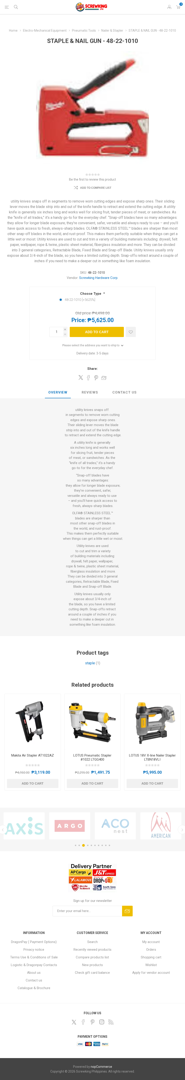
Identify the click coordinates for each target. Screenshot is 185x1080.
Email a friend (104, 377)
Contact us (34, 980)
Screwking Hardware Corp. (98, 278)
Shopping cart (151, 957)
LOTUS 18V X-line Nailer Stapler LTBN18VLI (152, 757)
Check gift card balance (92, 973)
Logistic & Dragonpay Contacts (34, 965)
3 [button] (83, 845)
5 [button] (91, 845)
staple (90, 663)
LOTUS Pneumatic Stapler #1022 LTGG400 (92, 757)
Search (92, 942)
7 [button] (98, 845)
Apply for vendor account (151, 973)
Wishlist (151, 965)
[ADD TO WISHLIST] (131, 332)
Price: (78, 320)
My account (151, 942)
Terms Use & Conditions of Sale (34, 957)
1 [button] (75, 845)
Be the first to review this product (92, 179)
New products (92, 965)
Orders (151, 950)
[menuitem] (34, 942)
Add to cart (97, 332)
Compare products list (92, 957)
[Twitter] (74, 1022)
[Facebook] (83, 1022)
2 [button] (79, 845)
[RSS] (111, 1022)
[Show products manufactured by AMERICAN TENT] (160, 825)
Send (127, 911)
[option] (24, 825)
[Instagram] (101, 1022)
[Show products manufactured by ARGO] (69, 825)
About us (34, 973)
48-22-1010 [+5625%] (80, 300)
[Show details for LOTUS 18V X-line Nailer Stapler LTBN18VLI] (152, 722)
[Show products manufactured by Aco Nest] (115, 825)
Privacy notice (33, 950)
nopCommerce (101, 1066)
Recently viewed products (92, 950)
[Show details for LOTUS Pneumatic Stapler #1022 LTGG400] (92, 722)
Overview (57, 392)
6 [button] (95, 845)
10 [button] (109, 845)
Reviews (90, 392)
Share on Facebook (88, 377)
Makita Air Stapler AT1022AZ (32, 755)
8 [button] (102, 845)
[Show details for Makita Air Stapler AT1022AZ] (33, 722)
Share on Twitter (81, 377)
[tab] (58, 392)
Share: (92, 369)
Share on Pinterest (96, 377)
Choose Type (91, 294)
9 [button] (105, 845)
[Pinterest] (92, 1022)
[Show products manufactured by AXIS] (24, 825)
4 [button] (87, 845)
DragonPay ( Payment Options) (34, 942)
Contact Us (124, 392)
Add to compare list (95, 187)
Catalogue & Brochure (34, 988)
